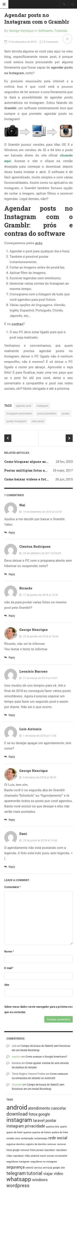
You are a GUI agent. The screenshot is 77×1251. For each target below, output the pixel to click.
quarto (63, 1126)
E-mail (8, 968)
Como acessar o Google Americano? (46, 1056)
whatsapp (18, 1179)
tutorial (34, 1173)
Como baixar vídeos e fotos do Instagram (38, 479)
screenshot (61, 1155)
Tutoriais (60, 30)
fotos (33, 1114)
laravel (39, 1120)
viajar (48, 1173)
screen (50, 1155)
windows (39, 1179)
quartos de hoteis (41, 1132)
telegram (16, 1173)
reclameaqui (40, 1138)
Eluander (17, 1084)
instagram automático (19, 413)
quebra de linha (60, 1132)
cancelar (58, 1108)
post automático (46, 413)
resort (43, 1155)
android (16, 1107)
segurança (15, 1167)
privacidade (35, 1125)
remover (51, 1144)
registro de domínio (36, 1144)
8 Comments (50, 41)
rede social (38, 421)
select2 (29, 1167)
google (44, 1114)
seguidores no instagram (44, 1161)
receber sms (13, 1138)
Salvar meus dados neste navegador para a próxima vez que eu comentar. (38, 1009)
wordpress (18, 1185)
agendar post (23, 405)
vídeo (58, 1173)
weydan (16, 1056)
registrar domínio (15, 1144)
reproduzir (49, 1149)
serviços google (51, 1167)
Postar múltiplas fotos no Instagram (34, 470)
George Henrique (21, 30)
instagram (42, 405)
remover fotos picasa (32, 1149)
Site (6, 984)
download (17, 1114)
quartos (27, 1132)
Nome (9, 951)
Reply (11, 532)
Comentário (12, 887)
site (63, 1167)
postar (65, 413)
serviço (38, 1167)
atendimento (39, 1108)
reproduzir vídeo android (26, 1155)
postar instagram (16, 421)
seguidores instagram (18, 1161)
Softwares (45, 30)
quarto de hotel (14, 1132)
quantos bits (52, 1126)
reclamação (27, 1138)
